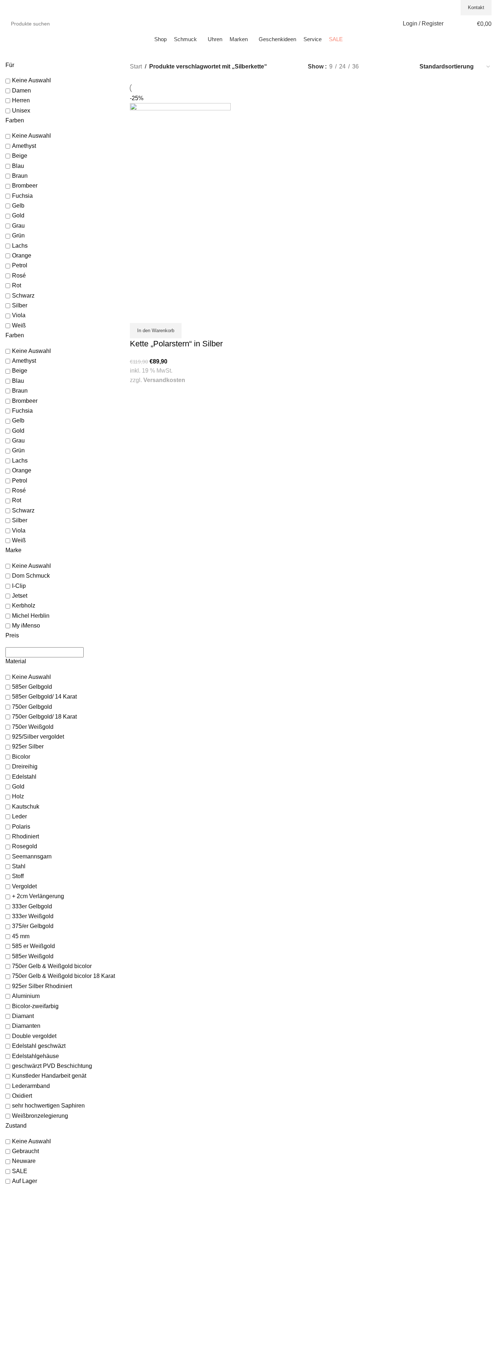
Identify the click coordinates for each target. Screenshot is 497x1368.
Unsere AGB (392, 1219)
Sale (135, 1241)
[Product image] (180, 254)
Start (136, 66)
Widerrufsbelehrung (401, 1241)
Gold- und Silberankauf (156, 1292)
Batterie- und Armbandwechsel (165, 1313)
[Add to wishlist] (157, 314)
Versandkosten (164, 380)
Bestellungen (269, 1227)
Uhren (137, 1227)
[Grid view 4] (403, 66)
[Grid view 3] (390, 66)
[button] (156, 330)
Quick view (139, 314)
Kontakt (476, 7)
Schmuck (140, 1219)
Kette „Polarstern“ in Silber (176, 343)
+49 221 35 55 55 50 (432, 7)
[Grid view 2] (376, 66)
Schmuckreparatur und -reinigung (168, 1306)
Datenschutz (392, 1234)
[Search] (102, 23)
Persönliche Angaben (278, 1234)
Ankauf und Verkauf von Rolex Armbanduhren (182, 1299)
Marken (138, 1234)
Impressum (391, 1227)
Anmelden (265, 1219)
